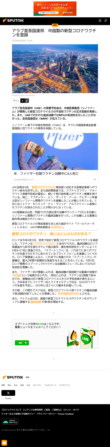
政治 (15, 385)
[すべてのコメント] (4, 443)
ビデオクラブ (64, 385)
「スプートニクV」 (44, 243)
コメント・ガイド (71, 410)
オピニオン (37, 385)
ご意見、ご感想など (53, 410)
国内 (9, 385)
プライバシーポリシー (47, 414)
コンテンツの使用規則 (33, 410)
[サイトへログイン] (100, 20)
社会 (28, 385)
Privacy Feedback (66, 414)
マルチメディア (50, 385)
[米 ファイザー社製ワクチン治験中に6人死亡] (55, 151)
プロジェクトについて (11, 410)
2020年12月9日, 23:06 (22, 40)
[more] (95, 179)
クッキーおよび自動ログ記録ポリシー (18, 414)
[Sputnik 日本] (14, 23)
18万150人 (56, 227)
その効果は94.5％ (68, 293)
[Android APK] (10, 422)
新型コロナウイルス (43, 187)
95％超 (17, 275)
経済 (22, 385)
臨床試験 (36, 302)
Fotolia (16, 95)
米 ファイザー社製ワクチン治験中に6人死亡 (46, 173)
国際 (3, 385)
